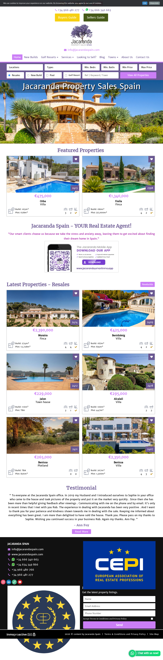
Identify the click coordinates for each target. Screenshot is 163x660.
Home (17, 57)
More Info (154, 3)
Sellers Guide (96, 17)
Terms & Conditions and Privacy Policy (125, 634)
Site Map (154, 634)
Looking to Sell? (86, 57)
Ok (145, 3)
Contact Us (142, 57)
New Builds (31, 57)
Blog (102, 57)
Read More (81, 531)
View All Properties (138, 75)
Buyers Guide (67, 17)
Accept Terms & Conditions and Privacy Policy (105, 619)
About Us (127, 57)
